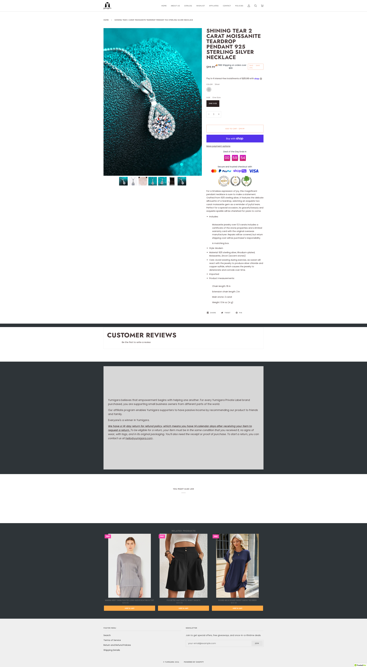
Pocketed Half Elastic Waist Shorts (183, 600)
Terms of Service (112, 640)
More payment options (218, 146)
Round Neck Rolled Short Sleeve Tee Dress (237, 600)
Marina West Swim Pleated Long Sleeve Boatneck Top (129, 600)
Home (106, 20)
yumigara (169, 662)
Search (107, 635)
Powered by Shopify (194, 662)
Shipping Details (112, 650)
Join (257, 643)
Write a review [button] (251, 343)
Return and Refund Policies (117, 645)
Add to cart (129, 608)
